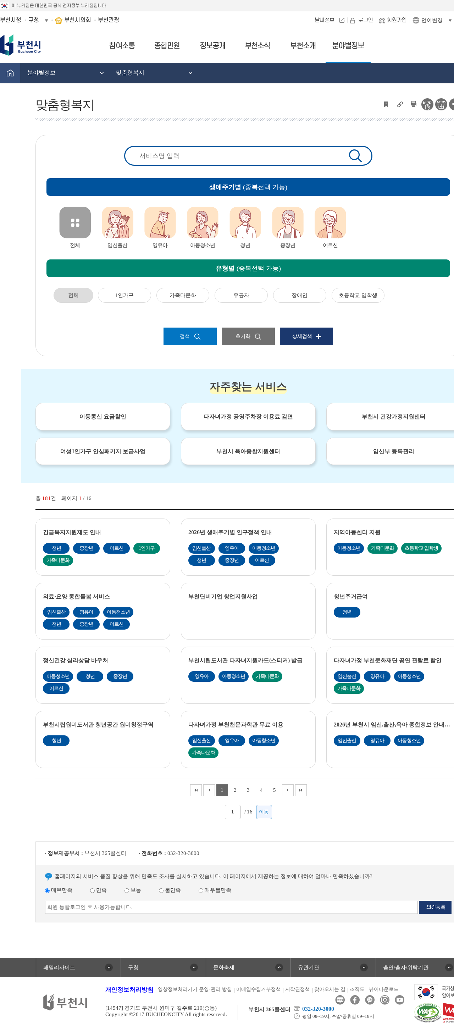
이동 (264, 812)
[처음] (196, 790)
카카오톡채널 (370, 1000)
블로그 (340, 1000)
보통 (135, 890)
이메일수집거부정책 (258, 989)
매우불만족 (217, 890)
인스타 (384, 1000)
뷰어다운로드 (384, 989)
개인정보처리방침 (129, 989)
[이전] (209, 790)
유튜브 (399, 1000)
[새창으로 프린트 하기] (414, 103)
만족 (101, 890)
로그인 (365, 20)
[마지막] (301, 790)
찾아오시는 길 (329, 989)
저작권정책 (297, 989)
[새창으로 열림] (428, 1012)
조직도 (357, 989)
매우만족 (61, 890)
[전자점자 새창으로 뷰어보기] (427, 103)
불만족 (172, 890)
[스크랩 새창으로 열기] (386, 103)
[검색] (355, 156)
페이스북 (355, 1000)
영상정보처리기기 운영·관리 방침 (195, 989)
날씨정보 (324, 20)
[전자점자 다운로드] (441, 103)
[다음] (288, 790)
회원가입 (397, 20)
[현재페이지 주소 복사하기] (400, 103)
